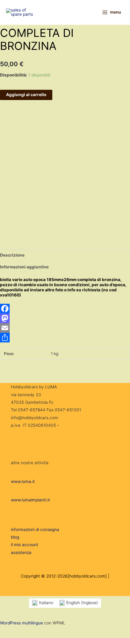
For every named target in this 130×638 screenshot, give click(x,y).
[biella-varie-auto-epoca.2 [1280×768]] (14, 209)
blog (15, 537)
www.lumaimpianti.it (30, 499)
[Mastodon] (65, 318)
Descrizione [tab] (12, 255)
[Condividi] (65, 337)
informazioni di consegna (35, 529)
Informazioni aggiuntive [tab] (24, 266)
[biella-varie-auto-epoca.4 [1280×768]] (14, 225)
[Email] (65, 328)
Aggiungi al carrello (26, 94)
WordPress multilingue (21, 622)
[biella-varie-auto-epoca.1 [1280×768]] (14, 191)
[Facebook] (65, 308)
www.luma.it (23, 481)
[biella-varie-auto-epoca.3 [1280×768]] (18, 199)
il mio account (24, 544)
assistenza (21, 552)
